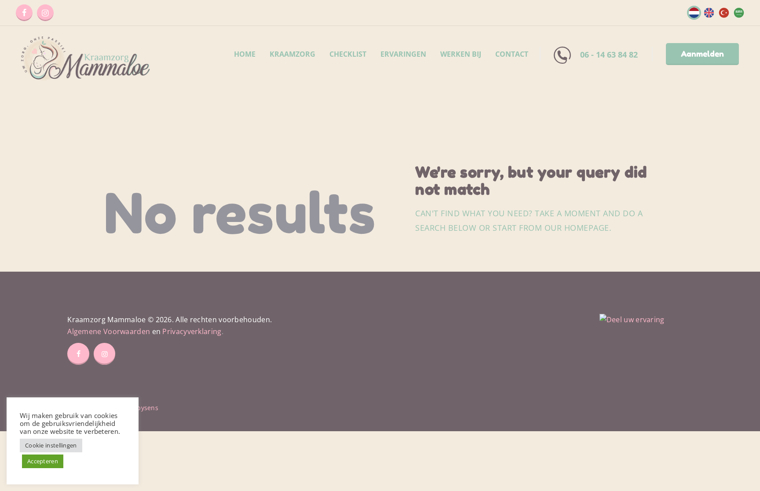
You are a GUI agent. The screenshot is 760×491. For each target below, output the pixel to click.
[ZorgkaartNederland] (632, 319)
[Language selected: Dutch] (714, 11)
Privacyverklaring (191, 331)
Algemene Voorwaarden (108, 331)
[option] (706, 12)
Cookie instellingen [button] (51, 445)
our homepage (576, 227)
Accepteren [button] (42, 461)
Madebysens (139, 408)
